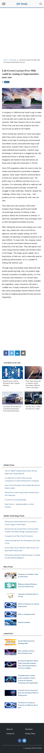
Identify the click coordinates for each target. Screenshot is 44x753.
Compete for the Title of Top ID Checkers (19, 536)
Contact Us (10, 733)
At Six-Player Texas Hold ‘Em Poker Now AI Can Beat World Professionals (22, 549)
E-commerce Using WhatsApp (15, 500)
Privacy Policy (30, 733)
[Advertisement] (22, 33)
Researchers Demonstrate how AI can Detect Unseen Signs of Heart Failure (21, 523)
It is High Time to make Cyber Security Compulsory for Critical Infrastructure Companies (22, 479)
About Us (9, 729)
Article (7, 82)
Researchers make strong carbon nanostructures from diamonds (22, 494)
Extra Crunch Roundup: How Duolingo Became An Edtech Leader (22, 486)
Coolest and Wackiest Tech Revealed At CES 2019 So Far (22, 542)
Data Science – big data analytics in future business (19, 505)
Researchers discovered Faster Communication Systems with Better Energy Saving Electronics (21, 530)
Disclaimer (29, 729)
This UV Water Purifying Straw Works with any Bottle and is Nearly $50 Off (21, 472)
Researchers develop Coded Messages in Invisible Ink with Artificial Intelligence (22, 556)
